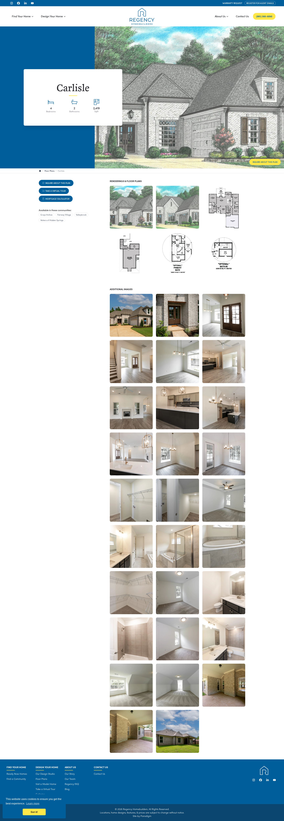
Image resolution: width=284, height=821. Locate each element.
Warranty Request (232, 3)
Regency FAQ (72, 784)
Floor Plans (41, 778)
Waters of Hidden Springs (51, 220)
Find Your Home (21, 16)
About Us (220, 16)
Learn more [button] (32, 803)
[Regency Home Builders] (142, 16)
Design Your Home (52, 16)
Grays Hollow (46, 214)
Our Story (70, 773)
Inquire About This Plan (265, 161)
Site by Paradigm (142, 816)
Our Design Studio (45, 773)
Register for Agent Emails (260, 3)
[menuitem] (23, 16)
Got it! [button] (34, 812)
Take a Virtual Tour (55, 190)
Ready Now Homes (17, 773)
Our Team (70, 778)
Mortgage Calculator (57, 198)
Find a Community (16, 778)
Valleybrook (81, 214)
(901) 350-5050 (264, 16)
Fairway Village (64, 214)
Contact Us (242, 16)
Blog (67, 789)
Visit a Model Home (46, 784)
